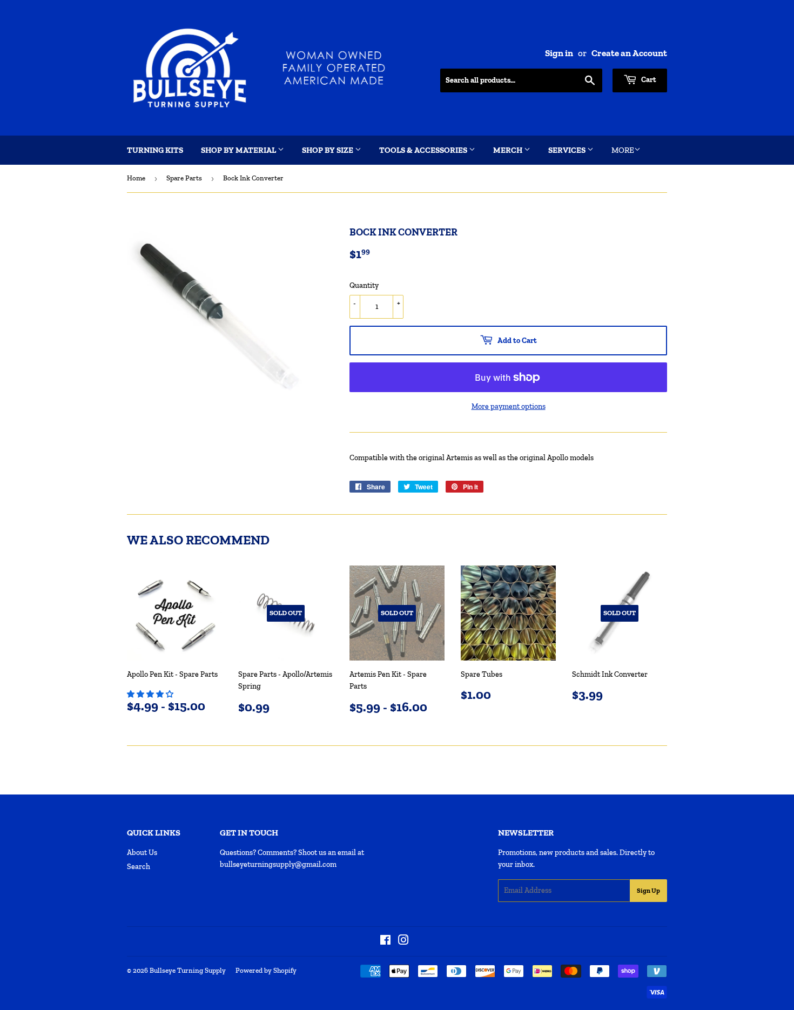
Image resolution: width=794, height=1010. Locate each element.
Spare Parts (184, 178)
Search (138, 866)
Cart (648, 79)
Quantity (364, 285)
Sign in (559, 53)
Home (136, 178)
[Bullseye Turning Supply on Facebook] (385, 941)
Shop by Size (328, 150)
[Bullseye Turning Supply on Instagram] (403, 941)
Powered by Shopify (266, 970)
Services (567, 150)
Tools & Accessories (424, 150)
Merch (508, 150)
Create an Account (629, 53)
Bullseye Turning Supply (188, 970)
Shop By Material (239, 150)
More (622, 150)
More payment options (509, 406)
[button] (151, 694)
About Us (142, 852)
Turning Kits (155, 150)
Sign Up (648, 890)
